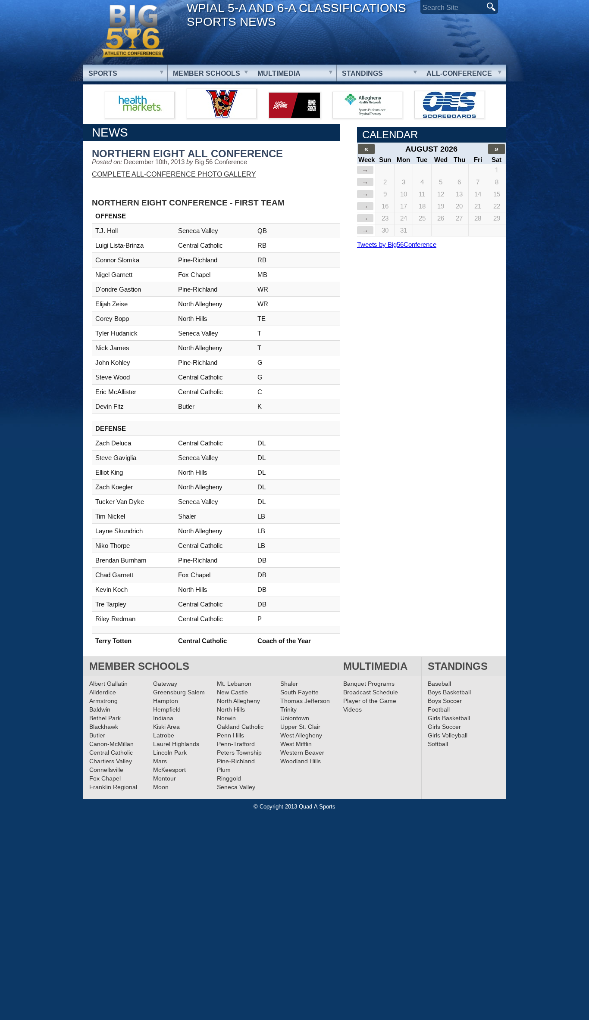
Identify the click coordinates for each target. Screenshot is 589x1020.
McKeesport (169, 769)
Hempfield (167, 709)
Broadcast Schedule (370, 692)
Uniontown (294, 718)
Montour (164, 778)
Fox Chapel (105, 778)
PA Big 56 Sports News (133, 31)
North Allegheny (238, 700)
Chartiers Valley (110, 761)
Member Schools (206, 73)
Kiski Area (166, 726)
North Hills (231, 709)
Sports (102, 73)
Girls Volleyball (447, 735)
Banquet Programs (369, 683)
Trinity (288, 709)
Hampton (165, 700)
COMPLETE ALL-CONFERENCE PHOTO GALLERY (174, 174)
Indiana (163, 718)
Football (439, 709)
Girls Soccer (444, 726)
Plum (224, 769)
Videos (352, 709)
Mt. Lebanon (234, 683)
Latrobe (163, 735)
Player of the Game (369, 700)
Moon (161, 787)
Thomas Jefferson (305, 700)
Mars (160, 761)
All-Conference (459, 73)
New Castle (232, 692)
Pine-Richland (236, 761)
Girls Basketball (449, 718)
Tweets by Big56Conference (396, 244)
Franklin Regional (113, 787)
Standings (362, 73)
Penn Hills (230, 735)
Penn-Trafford (236, 743)
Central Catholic (111, 752)
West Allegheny (301, 735)
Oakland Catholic (240, 726)
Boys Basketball (449, 692)
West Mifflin (296, 743)
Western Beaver (302, 752)
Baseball (439, 683)
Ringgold (229, 778)
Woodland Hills (300, 761)
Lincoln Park (170, 752)
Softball (438, 743)
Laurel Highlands (176, 743)
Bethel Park (105, 718)
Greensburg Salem (179, 692)
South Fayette (299, 692)
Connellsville (106, 769)
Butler (97, 735)
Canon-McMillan (111, 743)
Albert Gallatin (108, 683)
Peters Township (239, 752)
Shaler (289, 683)
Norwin (226, 718)
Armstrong (103, 700)
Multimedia (279, 73)
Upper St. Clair (300, 726)
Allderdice (102, 692)
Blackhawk (103, 726)
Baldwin (99, 709)
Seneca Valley (236, 787)
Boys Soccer (445, 700)
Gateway (165, 683)
